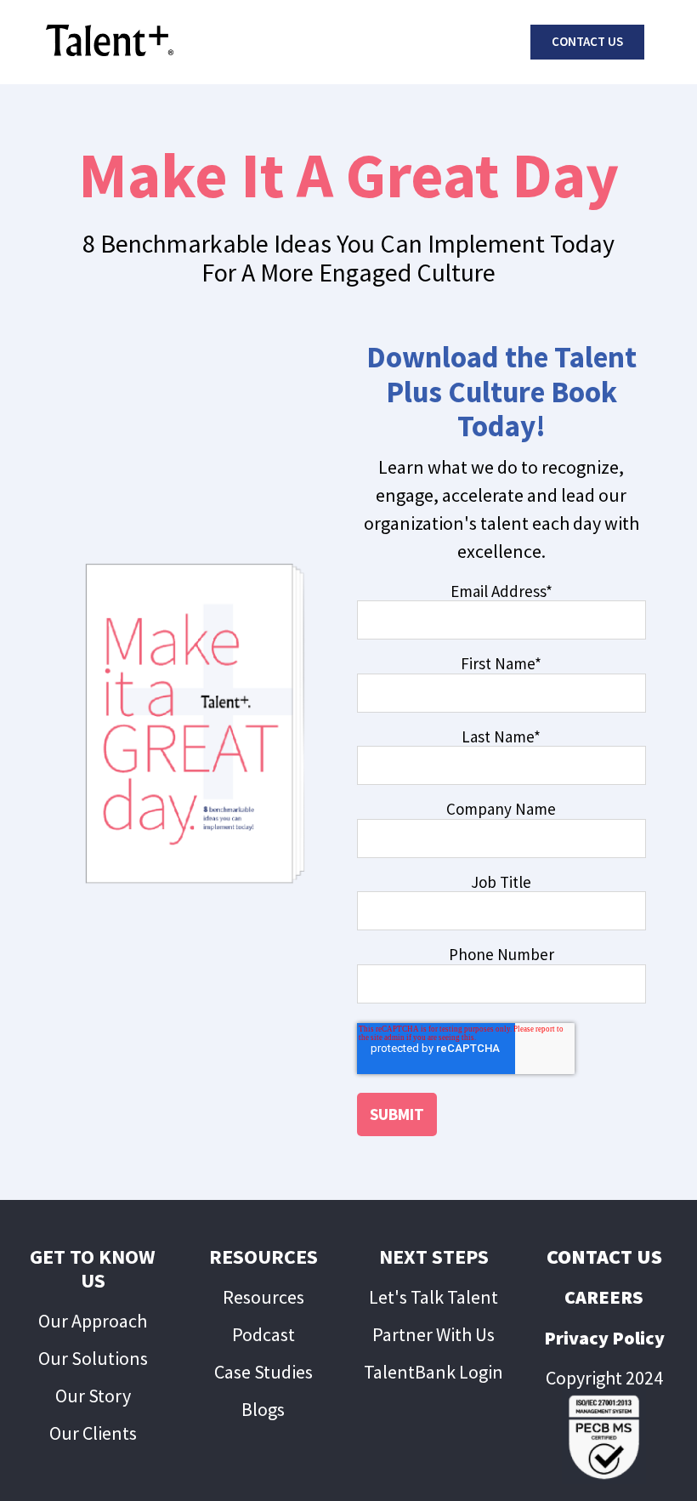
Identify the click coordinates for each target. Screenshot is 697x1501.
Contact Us (587, 41)
